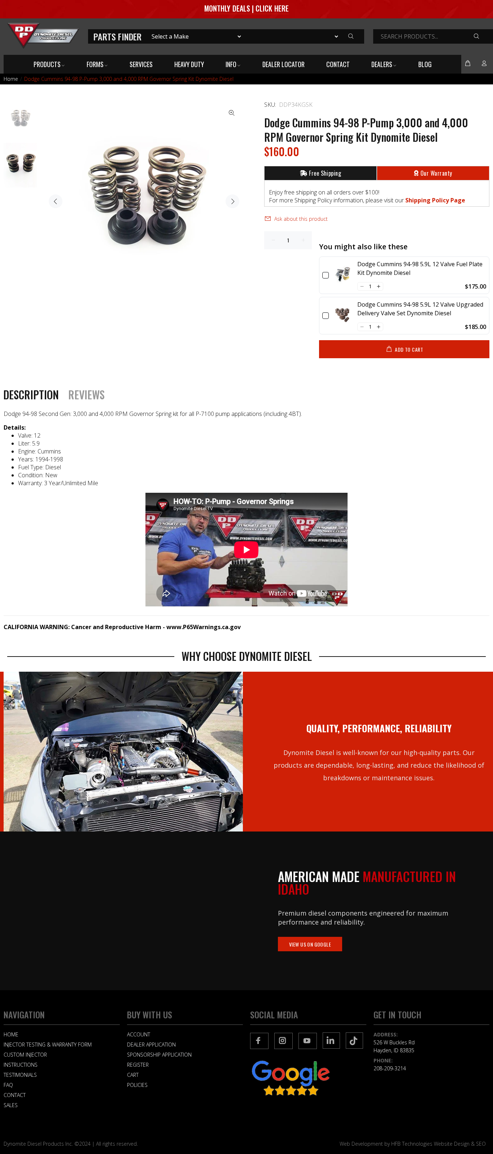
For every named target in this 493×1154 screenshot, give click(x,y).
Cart (133, 1074)
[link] (343, 275)
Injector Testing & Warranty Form (48, 1044)
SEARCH (481, 36)
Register (138, 1064)
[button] (362, 286)
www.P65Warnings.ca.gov (203, 627)
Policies (137, 1084)
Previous (55, 201)
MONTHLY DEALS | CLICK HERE (246, 8)
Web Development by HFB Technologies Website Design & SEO (413, 1143)
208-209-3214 (390, 1068)
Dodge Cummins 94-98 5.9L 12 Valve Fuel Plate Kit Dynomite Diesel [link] (420, 268)
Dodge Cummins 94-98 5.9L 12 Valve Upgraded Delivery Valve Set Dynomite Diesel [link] (420, 308)
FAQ (8, 1084)
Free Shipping (325, 173)
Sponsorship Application (159, 1054)
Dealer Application (151, 1044)
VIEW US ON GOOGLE (310, 944)
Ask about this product (301, 218)
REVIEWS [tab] (86, 394)
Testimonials (20, 1074)
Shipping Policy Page (435, 200)
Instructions (21, 1064)
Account (138, 1034)
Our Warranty (436, 173)
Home (11, 78)
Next (232, 201)
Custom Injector (25, 1054)
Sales (11, 1105)
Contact (15, 1095)
